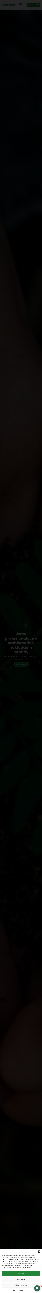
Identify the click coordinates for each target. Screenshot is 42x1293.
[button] (39, 1251)
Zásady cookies (18, 1290)
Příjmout (21, 1273)
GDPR (26, 1290)
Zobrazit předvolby (21, 1285)
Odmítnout (21, 1279)
